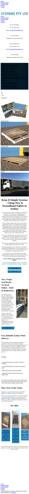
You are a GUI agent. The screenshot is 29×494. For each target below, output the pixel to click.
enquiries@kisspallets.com (16, 30)
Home (2, 16)
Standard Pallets (5, 18)
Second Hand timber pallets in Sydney (17, 264)
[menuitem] (14, 1)
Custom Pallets (4, 19)
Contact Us (14, 271)
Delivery (3, 20)
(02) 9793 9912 (13, 93)
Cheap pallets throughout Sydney (11, 262)
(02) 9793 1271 (13, 95)
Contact (3, 22)
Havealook (13, 492)
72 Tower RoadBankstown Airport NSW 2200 (17, 98)
